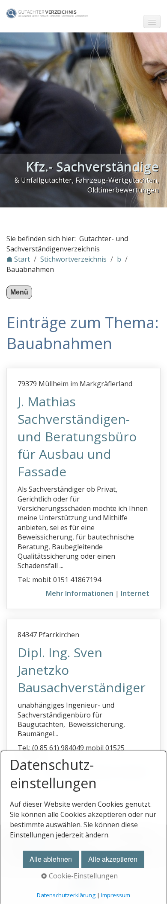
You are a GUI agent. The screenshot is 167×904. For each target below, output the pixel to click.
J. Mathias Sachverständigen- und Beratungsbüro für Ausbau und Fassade (77, 436)
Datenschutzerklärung (66, 895)
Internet (135, 593)
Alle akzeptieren (112, 859)
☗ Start (18, 259)
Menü (19, 292)
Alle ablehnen (51, 859)
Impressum (115, 895)
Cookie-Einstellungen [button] (82, 876)
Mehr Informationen (79, 593)
